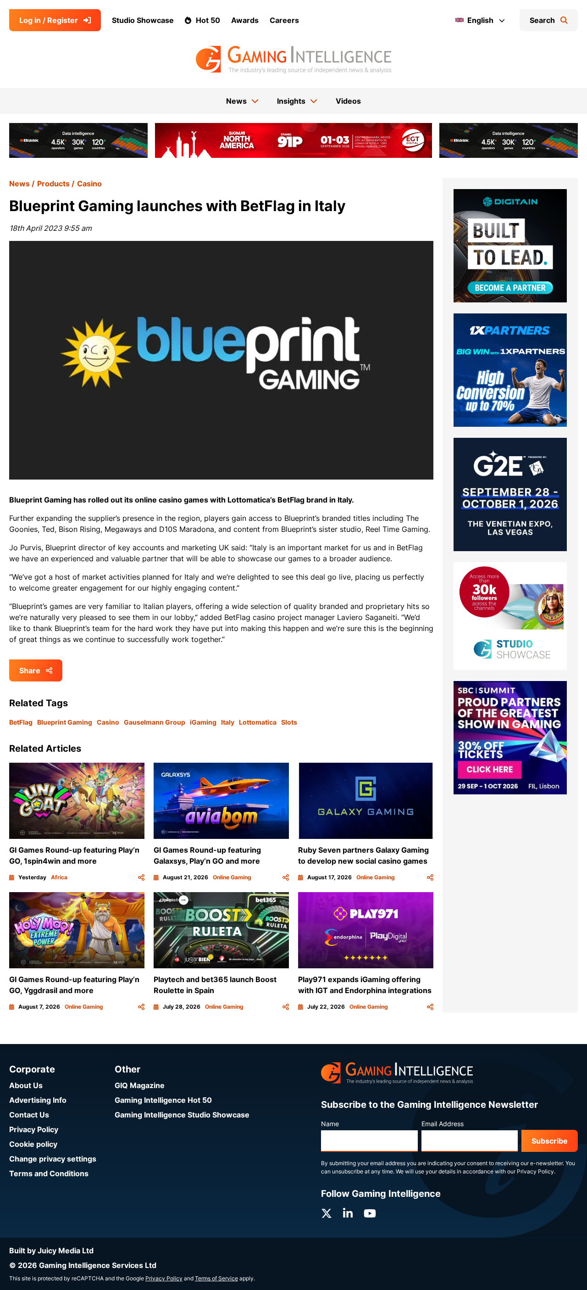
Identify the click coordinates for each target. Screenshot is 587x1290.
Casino (89, 183)
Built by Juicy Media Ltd (51, 1250)
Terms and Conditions (49, 1173)
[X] (326, 1213)
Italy (227, 722)
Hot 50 (208, 20)
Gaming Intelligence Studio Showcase (182, 1114)
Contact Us (29, 1114)
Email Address (442, 1124)
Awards (245, 20)
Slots (289, 722)
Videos (348, 101)
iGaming (203, 722)
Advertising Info (37, 1100)
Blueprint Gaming (64, 722)
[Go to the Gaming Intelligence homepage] (293, 59)
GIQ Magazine (140, 1085)
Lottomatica (258, 722)
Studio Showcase (143, 20)
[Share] (141, 877)
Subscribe (550, 1140)
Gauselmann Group (154, 722)
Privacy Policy (33, 1129)
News (19, 183)
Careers (284, 20)
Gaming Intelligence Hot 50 (163, 1100)
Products (53, 183)
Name (330, 1124)
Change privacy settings (52, 1158)
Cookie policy (33, 1144)
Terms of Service (216, 1278)
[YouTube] (370, 1213)
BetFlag (21, 722)
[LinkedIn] (348, 1213)
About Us (26, 1085)
